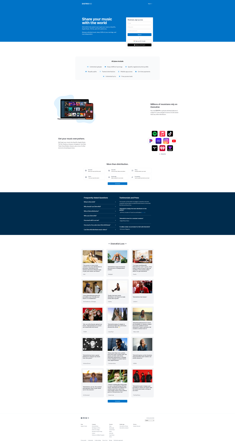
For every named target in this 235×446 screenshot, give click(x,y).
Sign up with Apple (140, 45)
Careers (93, 433)
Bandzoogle (111, 427)
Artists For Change (96, 429)
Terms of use (104, 440)
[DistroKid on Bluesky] (86, 418)
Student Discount (136, 426)
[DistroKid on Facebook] (84, 418)
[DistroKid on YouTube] (81, 418)
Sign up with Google (140, 41)
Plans (110, 426)
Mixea (110, 431)
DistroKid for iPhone (124, 426)
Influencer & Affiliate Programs (98, 435)
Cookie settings (98, 440)
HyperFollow (111, 435)
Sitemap (110, 440)
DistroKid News (95, 426)
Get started (117, 183)
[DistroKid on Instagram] (88, 418)
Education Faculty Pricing (97, 431)
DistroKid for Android (124, 427)
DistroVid (111, 433)
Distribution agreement (118, 440)
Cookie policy (90, 440)
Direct (110, 436)
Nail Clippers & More (96, 427)
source (143, 212)
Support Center (84, 426)
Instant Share (112, 429)
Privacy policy (83, 440)
